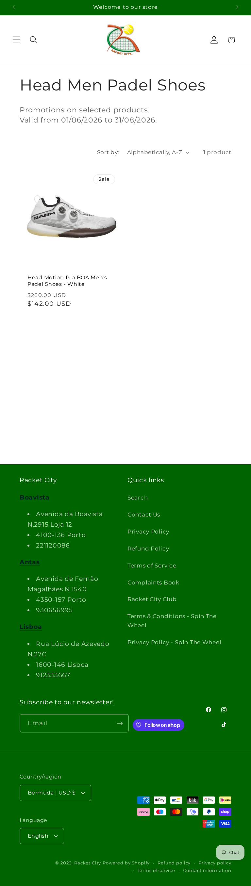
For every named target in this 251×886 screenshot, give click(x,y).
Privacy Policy (148, 531)
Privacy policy (214, 862)
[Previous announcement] (14, 7)
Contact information (207, 870)
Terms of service (156, 870)
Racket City (87, 862)
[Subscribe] (119, 723)
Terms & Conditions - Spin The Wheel (172, 621)
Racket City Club (152, 599)
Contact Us (143, 514)
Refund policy (174, 862)
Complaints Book (153, 582)
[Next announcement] (237, 7)
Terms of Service (151, 565)
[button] (16, 40)
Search (137, 497)
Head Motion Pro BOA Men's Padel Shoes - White (67, 280)
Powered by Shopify (126, 862)
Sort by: (108, 152)
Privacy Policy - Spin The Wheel (174, 642)
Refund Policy (148, 548)
